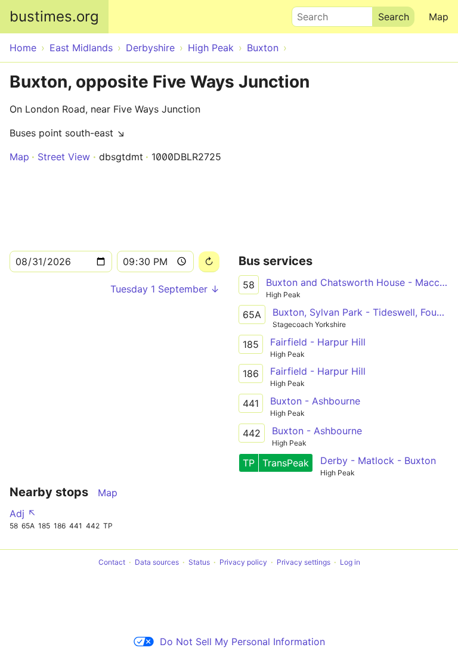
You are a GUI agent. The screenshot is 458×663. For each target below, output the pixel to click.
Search (307, 14)
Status (199, 562)
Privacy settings (303, 562)
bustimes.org (54, 16)
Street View (64, 157)
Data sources (157, 562)
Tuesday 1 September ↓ (164, 289)
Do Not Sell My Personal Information (242, 642)
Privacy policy (243, 562)
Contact (111, 562)
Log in (350, 562)
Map (438, 17)
